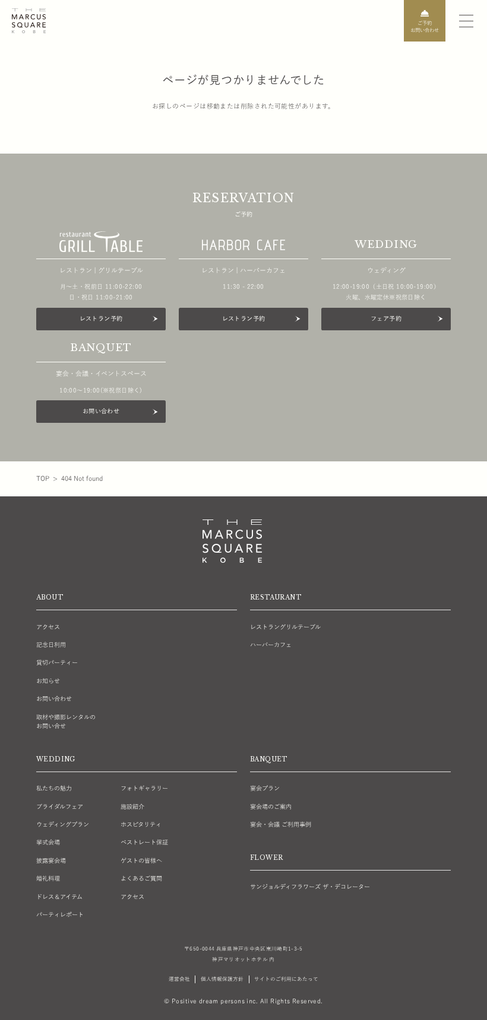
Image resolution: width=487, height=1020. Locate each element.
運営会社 (179, 978)
